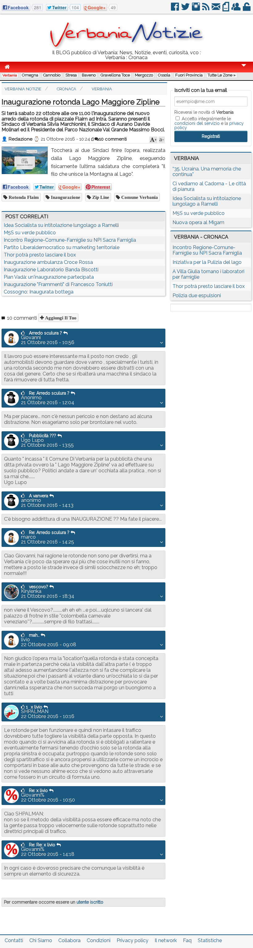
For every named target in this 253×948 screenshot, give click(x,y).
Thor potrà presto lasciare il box (40, 255)
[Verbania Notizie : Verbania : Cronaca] (126, 48)
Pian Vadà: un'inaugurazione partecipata (49, 277)
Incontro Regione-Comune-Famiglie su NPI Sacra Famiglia (70, 240)
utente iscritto (90, 902)
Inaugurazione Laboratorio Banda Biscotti (51, 270)
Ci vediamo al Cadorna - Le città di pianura (209, 186)
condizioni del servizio (197, 123)
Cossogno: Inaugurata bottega (38, 292)
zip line (100, 197)
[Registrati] (236, 9)
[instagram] (196, 9)
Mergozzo (144, 75)
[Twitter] (186, 9)
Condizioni (98, 940)
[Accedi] (247, 9)
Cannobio (51, 75)
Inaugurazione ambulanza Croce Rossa (48, 262)
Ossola (164, 75)
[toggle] (243, 69)
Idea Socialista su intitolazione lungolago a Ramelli (61, 225)
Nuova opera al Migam (198, 222)
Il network (166, 940)
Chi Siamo (40, 940)
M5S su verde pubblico (30, 233)
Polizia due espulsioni (196, 295)
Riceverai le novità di (204, 112)
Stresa (71, 75)
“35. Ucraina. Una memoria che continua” (206, 171)
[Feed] (206, 9)
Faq (187, 940)
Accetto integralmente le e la (209, 123)
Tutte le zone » (222, 75)
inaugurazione (65, 197)
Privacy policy (132, 940)
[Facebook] (175, 9)
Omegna (30, 75)
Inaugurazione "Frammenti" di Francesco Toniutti (58, 284)
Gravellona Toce (115, 75)
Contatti (14, 940)
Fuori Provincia (189, 75)
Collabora (69, 940)
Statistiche (210, 940)
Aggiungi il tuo (60, 317)
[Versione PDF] (226, 9)
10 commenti (113, 139)
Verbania (9, 75)
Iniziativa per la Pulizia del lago (207, 262)
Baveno (89, 75)
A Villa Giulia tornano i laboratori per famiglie (208, 274)
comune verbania (139, 197)
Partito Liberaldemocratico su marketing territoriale (61, 247)
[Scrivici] (216, 9)
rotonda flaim (23, 197)
